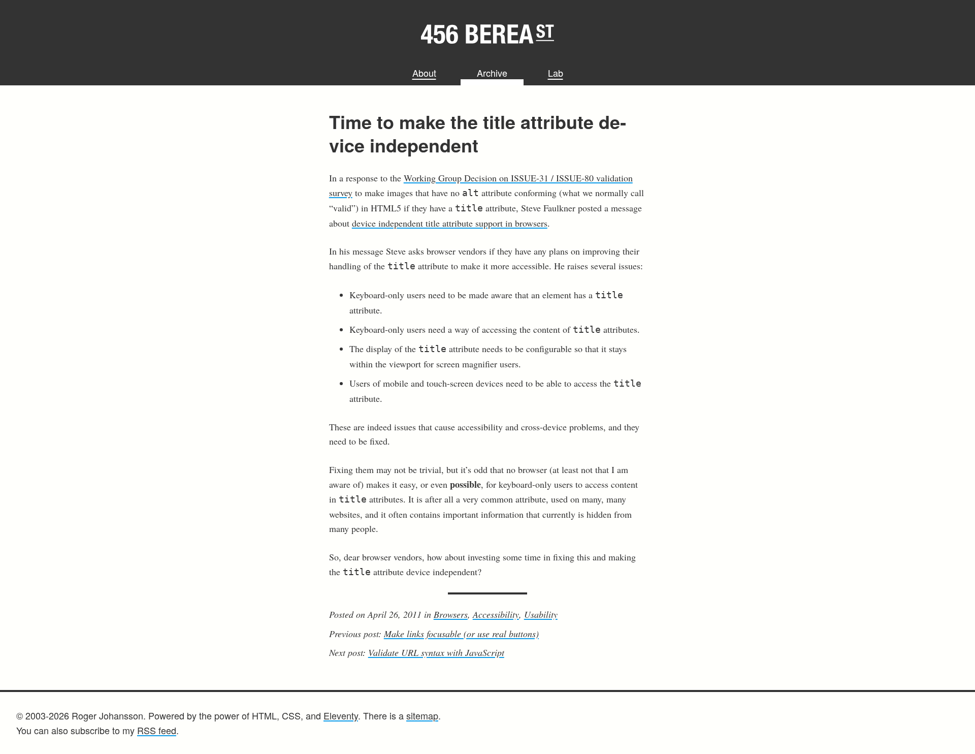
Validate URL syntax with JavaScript (436, 652)
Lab (555, 72)
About (424, 72)
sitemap (422, 715)
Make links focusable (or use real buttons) (461, 633)
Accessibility (496, 614)
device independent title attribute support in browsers (449, 223)
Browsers (451, 614)
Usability (541, 614)
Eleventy (340, 715)
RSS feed (156, 730)
